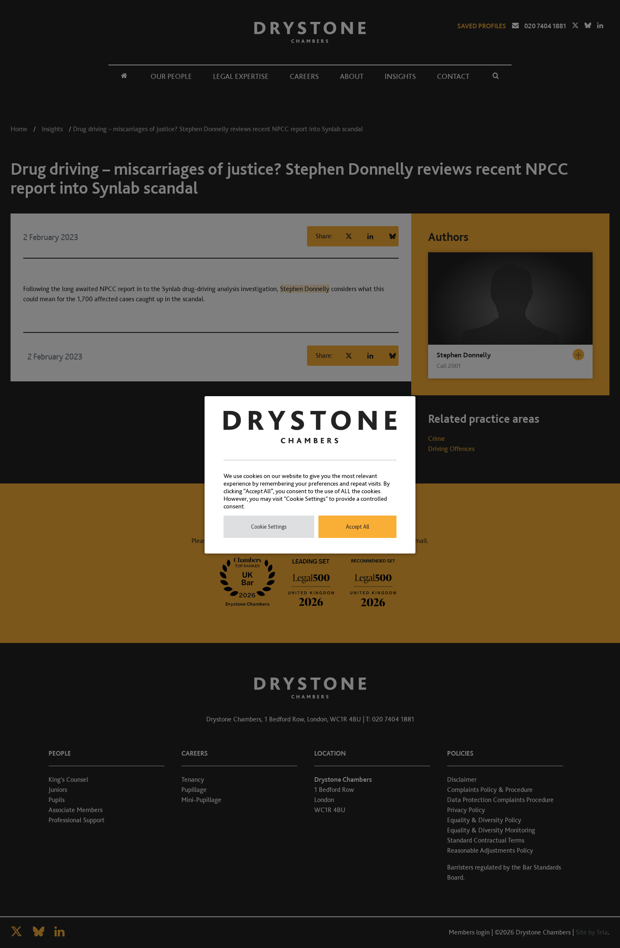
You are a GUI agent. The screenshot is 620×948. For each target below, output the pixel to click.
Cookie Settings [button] (268, 527)
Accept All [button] (357, 527)
